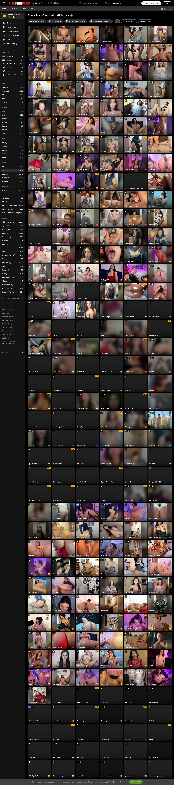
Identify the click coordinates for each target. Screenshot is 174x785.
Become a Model (8, 331)
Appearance (37, 21)
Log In (167, 3)
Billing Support (7, 313)
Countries (55, 21)
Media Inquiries (7, 320)
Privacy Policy (7, 324)
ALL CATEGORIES (14, 298)
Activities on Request (100, 21)
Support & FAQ (7, 309)
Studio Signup (7, 334)
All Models (6, 338)
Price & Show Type (76, 21)
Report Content (7, 317)
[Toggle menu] (4, 3)
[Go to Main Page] (19, 3)
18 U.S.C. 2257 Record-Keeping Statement (10, 342)
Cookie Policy (110, 782)
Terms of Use (7, 327)
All (117, 21)
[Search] (106, 3)
